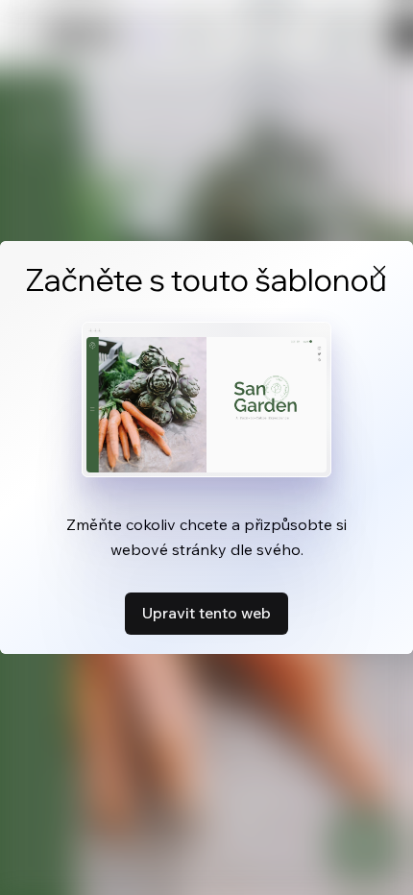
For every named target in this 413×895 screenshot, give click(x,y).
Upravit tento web (206, 612)
